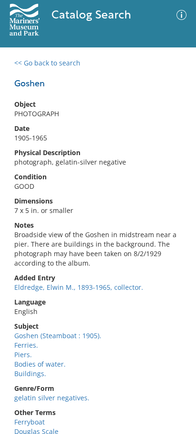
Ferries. (26, 345)
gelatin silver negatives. (51, 397)
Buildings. (30, 373)
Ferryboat (29, 421)
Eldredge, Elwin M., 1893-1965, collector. (78, 287)
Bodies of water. (40, 364)
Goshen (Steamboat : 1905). (57, 335)
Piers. (23, 354)
